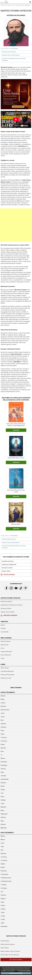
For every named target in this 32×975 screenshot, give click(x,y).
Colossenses (4, 874)
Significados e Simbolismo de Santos (11, 605)
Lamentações (5, 779)
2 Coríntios (4, 860)
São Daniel (27, 5)
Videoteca (4, 621)
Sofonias (3, 817)
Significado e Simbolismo (9, 564)
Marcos (3, 839)
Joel (2, 793)
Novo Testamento (6, 655)
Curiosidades (4, 632)
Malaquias (4, 828)
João (2, 846)
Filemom (3, 895)
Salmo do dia (4, 645)
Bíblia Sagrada (6, 638)
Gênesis (3, 696)
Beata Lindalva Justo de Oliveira (10, 951)
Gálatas (3, 864)
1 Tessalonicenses (6, 878)
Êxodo (2, 699)
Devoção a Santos (6, 608)
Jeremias (3, 776)
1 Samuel (3, 723)
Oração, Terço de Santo (8, 612)
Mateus (3, 836)
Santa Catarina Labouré (8, 944)
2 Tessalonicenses (6, 881)
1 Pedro (3, 905)
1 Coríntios (4, 857)
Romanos (3, 853)
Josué (2, 713)
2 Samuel (3, 727)
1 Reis (2, 730)
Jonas (2, 803)
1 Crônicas (4, 737)
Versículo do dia (5, 641)
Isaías (2, 772)
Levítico (3, 703)
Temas (2, 658)
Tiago (2, 902)
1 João (2, 912)
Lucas (2, 843)
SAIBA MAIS (16, 430)
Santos (3, 625)
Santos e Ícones (11, 5)
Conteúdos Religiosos (7, 671)
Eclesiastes (4, 765)
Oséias (3, 789)
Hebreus (3, 898)
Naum (2, 810)
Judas (2, 923)
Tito (2, 892)
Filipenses (4, 871)
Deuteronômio (5, 710)
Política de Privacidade (7, 675)
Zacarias (3, 824)
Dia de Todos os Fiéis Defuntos (10, 955)
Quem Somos (5, 668)
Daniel (3, 786)
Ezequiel (3, 783)
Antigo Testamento (6, 651)
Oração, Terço (6, 571)
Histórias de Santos (7, 561)
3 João (3, 919)
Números (3, 706)
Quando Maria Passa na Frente (16, 458)
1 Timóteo (3, 885)
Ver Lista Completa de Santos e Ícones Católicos (14, 59)
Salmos (3, 758)
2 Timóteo (4, 888)
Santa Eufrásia (5, 941)
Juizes (3, 717)
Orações (3, 628)
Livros (2, 648)
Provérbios (4, 762)
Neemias (3, 748)
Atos (2, 850)
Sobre (3, 664)
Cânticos (3, 769)
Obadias (3, 800)
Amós (2, 796)
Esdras (3, 744)
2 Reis (2, 734)
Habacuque (4, 814)
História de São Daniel (9, 52)
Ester (2, 751)
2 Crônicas (4, 741)
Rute (2, 720)
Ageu (2, 821)
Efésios (3, 867)
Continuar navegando (16, 973)
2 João (3, 916)
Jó (1, 755)
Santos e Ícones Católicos (10, 598)
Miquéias (3, 807)
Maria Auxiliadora (16, 524)
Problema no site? (6, 678)
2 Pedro (3, 909)
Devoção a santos (7, 568)
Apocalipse (4, 926)
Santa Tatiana (5, 948)
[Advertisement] (16, 224)
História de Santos (20, 5)
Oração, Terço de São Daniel (10, 55)
